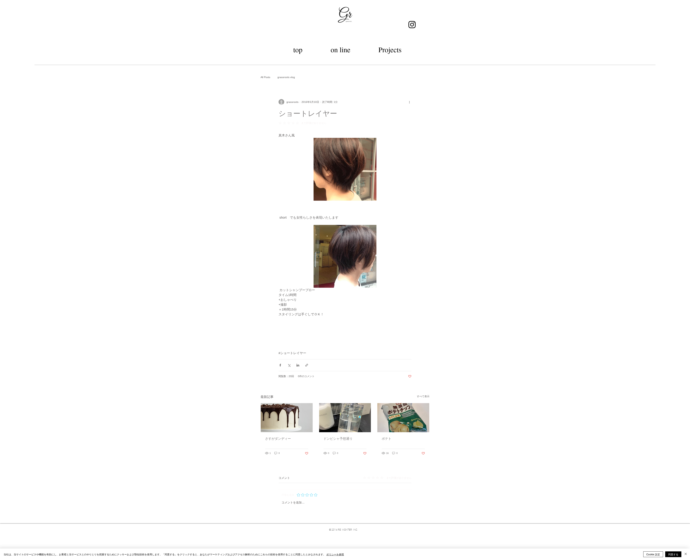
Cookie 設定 (653, 554)
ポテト (386, 438)
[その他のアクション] (409, 102)
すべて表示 (423, 396)
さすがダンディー (278, 438)
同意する (673, 554)
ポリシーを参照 (335, 554)
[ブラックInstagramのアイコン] (412, 24)
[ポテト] (403, 417)
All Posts (265, 77)
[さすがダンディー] (287, 417)
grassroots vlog (286, 77)
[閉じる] (686, 554)
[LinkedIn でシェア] (298, 365)
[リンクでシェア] (306, 365)
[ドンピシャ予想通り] (345, 417)
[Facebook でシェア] (280, 365)
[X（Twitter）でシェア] (289, 365)
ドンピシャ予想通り (338, 438)
